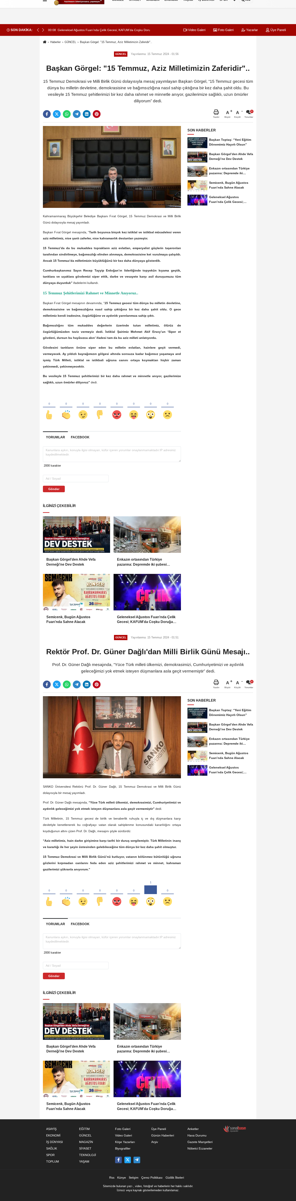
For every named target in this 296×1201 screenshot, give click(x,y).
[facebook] (47, 114)
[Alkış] (66, 407)
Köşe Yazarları (125, 1142)
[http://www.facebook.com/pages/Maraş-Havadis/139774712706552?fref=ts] (118, 1160)
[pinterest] (97, 114)
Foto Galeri (225, 30)
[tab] (55, 437)
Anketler (193, 1129)
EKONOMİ (53, 1135)
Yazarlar (251, 30)
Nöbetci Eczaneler (199, 1148)
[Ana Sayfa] (44, 42)
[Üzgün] (167, 407)
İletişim (133, 1177)
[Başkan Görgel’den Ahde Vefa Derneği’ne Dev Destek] (76, 534)
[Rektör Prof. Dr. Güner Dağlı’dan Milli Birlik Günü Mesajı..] (112, 737)
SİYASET (85, 1148)
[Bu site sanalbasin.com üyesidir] (234, 1128)
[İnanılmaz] (150, 407)
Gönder (53, 489)
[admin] (136, 1160)
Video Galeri (196, 30)
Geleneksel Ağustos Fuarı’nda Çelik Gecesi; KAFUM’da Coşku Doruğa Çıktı (146, 620)
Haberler (55, 42)
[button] (43, 30)
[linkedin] (87, 114)
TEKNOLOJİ (87, 1155)
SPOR (50, 1155)
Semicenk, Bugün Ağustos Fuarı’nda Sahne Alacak (68, 619)
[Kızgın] (117, 407)
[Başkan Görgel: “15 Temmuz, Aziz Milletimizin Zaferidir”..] (112, 166)
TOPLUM (52, 1161)
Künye (121, 1177)
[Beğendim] (49, 407)
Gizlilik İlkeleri (175, 1177)
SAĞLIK (51, 1148)
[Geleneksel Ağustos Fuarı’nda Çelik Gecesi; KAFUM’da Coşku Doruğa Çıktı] (147, 592)
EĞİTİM (84, 1129)
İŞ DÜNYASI (54, 1142)
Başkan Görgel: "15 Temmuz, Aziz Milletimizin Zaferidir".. (116, 42)
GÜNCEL (70, 42)
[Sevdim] (83, 407)
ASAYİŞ (51, 1129)
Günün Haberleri (162, 1135)
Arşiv (154, 1142)
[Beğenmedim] (100, 407)
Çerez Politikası (152, 1177)
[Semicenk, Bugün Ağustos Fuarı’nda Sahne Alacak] (76, 592)
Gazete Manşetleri (200, 1142)
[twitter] (57, 114)
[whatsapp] (67, 114)
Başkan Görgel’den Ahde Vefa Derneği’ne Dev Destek (71, 562)
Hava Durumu (197, 1135)
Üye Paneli (278, 30)
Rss (111, 1177)
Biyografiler (122, 1148)
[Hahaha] (133, 407)
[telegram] (77, 114)
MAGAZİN (86, 1142)
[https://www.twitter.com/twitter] (127, 1160)
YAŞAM (84, 1161)
